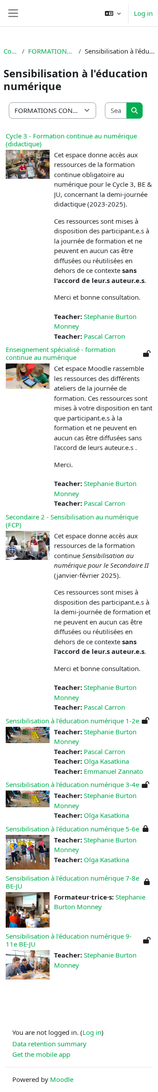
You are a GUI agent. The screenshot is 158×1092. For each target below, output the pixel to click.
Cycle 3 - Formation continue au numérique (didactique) (71, 139)
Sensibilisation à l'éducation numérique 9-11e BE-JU (69, 940)
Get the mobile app (41, 1054)
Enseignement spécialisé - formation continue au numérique (60, 353)
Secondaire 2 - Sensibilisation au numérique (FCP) (72, 520)
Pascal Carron (104, 336)
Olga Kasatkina (106, 761)
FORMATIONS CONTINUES (51, 51)
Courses (11, 51)
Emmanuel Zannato (113, 771)
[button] (112, 13)
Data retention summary (49, 1043)
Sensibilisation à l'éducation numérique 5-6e (72, 828)
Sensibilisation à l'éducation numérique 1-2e (72, 720)
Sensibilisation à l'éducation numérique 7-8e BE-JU (72, 882)
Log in (143, 13)
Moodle (61, 1079)
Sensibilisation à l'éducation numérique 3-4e (72, 784)
